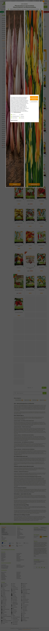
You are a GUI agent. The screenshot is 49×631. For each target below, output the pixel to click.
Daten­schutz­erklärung (17, 112)
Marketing (22, 116)
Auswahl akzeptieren (34, 101)
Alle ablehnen (34, 99)
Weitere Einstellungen (14, 120)
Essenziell (13, 114)
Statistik (22, 114)
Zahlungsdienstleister (15, 116)
